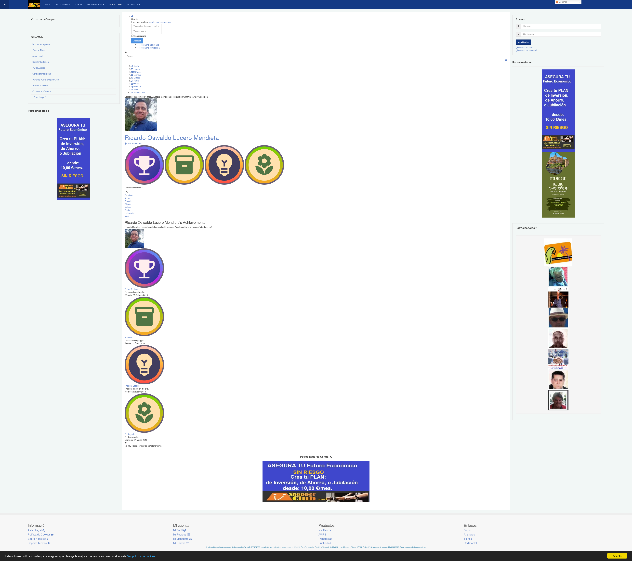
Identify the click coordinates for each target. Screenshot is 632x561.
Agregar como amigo (134, 187)
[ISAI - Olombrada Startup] (558, 110)
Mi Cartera (179, 543)
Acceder (137, 40)
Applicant (129, 337)
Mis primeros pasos (41, 44)
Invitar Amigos (38, 67)
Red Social (470, 543)
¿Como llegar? (39, 97)
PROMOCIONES (40, 85)
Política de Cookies (39, 534)
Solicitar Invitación (40, 61)
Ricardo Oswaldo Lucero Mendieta (172, 137)
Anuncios (469, 534)
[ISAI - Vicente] (558, 317)
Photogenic (130, 434)
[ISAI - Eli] (558, 358)
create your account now (160, 22)
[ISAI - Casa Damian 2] (558, 297)
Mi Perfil (178, 530)
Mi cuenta (132, 4)
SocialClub (115, 4)
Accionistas (63, 4)
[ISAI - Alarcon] (558, 379)
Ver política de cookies (141, 556)
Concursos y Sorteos (41, 91)
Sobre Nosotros (37, 539)
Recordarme (140, 36)
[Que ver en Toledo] (558, 184)
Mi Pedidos (180, 534)
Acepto (617, 556)
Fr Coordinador (134, 143)
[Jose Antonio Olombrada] (73, 158)
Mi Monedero (181, 539)
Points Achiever (132, 289)
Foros (78, 4)
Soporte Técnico (38, 543)
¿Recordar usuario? (525, 47)
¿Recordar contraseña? (526, 50)
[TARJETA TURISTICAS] (558, 252)
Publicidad (324, 543)
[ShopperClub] (34, 4)
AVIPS (322, 534)
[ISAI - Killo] (558, 276)
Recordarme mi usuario (148, 44)
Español (562, 2)
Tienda (468, 539)
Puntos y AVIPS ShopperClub (45, 79)
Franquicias (325, 539)
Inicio (48, 4)
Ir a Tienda (324, 530)
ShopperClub (94, 4)
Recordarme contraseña (149, 47)
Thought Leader (132, 385)
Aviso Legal (37, 55)
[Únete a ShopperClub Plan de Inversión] (316, 481)
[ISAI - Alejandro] (558, 399)
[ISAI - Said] (558, 338)
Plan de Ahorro (39, 50)
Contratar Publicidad (41, 73)
